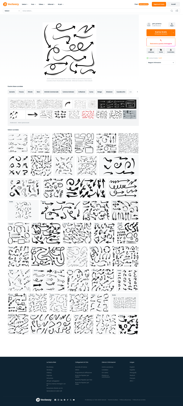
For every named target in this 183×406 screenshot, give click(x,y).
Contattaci (105, 370)
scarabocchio (121, 92)
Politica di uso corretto (139, 400)
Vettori (24, 4)
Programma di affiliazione (83, 372)
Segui (171, 25)
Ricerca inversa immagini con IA (56, 384)
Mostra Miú (129, 114)
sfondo (30, 92)
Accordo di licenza (81, 367)
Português (133, 372)
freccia (21, 92)
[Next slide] (136, 92)
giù (131, 92)
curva (91, 92)
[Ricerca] (172, 11)
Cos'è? (160, 58)
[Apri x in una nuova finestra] (70, 400)
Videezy (49, 372)
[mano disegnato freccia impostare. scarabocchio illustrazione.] (18, 165)
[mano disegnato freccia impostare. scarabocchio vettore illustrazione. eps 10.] (123, 188)
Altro (131, 381)
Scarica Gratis (161, 33)
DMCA (77, 370)
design (99, 92)
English (132, 367)
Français (132, 378)
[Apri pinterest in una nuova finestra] (64, 400)
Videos (41, 4)
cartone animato (68, 92)
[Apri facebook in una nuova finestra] (55, 400)
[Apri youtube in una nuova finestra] (74, 400)
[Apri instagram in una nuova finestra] (58, 400)
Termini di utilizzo (113, 400)
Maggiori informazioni (154, 62)
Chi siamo (105, 372)
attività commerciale (51, 92)
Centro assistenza (107, 367)
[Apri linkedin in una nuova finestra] (61, 400)
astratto (12, 92)
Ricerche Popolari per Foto (83, 380)
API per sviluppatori (53, 381)
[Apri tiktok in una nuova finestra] (67, 400)
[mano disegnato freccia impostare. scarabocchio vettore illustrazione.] (87, 165)
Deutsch (132, 375)
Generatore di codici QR (54, 391)
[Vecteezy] (11, 4)
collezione (81, 92)
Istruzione (50, 378)
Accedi (173, 4)
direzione (109, 92)
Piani (136, 4)
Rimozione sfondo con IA (55, 388)
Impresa (49, 375)
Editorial (50, 4)
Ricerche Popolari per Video (82, 383)
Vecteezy (49, 370)
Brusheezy (50, 367)
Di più (60, 4)
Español (132, 370)
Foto (32, 4)
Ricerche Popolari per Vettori (82, 376)
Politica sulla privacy (125, 400)
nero (38, 92)
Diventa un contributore (106, 376)
